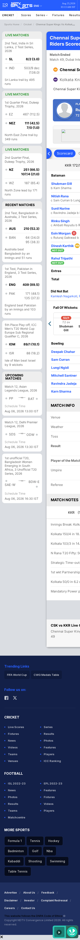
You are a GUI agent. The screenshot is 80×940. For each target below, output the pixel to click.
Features (50, 747)
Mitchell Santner (64, 375)
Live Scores (16, 727)
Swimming (57, 861)
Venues (13, 761)
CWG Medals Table (46, 674)
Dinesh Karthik (65, 246)
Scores (26, 15)
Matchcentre (16, 817)
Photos (48, 740)
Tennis (35, 841)
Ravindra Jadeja (64, 384)
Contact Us (28, 908)
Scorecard (65, 153)
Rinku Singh (60, 221)
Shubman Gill (61, 184)
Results (49, 733)
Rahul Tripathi (62, 258)
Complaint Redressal (54, 900)
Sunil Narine (60, 208)
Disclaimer (11, 900)
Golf (35, 851)
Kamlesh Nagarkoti (64, 296)
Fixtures (58, 15)
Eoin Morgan (63, 233)
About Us (29, 892)
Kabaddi (14, 861)
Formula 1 (15, 841)
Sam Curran (60, 360)
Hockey (53, 841)
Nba (50, 851)
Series (41, 15)
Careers (9, 908)
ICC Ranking (52, 761)
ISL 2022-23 (17, 783)
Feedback (47, 892)
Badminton (16, 851)
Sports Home (11, 24)
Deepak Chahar (63, 352)
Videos (13, 747)
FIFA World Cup (17, 674)
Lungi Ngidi (60, 368)
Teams (12, 754)
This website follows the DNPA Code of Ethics (33, 916)
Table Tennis (18, 871)
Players (49, 754)
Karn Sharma (61, 391)
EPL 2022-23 (53, 783)
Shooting (35, 861)
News (12, 740)
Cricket (8, 15)
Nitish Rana (60, 196)
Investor (29, 900)
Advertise (10, 892)
